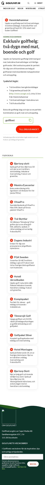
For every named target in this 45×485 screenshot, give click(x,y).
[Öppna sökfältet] (28, 3)
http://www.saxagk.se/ (19, 93)
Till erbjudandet (29, 129)
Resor (20, 8)
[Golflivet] (10, 3)
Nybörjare (31, 8)
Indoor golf (9, 8)
